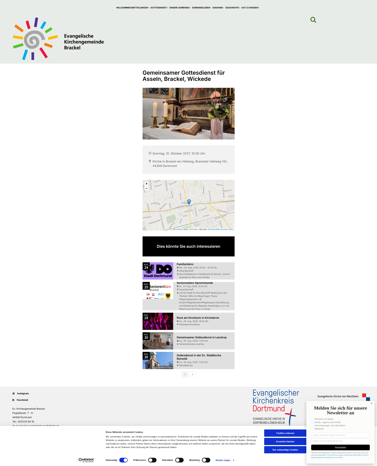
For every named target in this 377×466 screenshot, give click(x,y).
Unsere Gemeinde (179, 7)
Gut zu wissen (250, 7)
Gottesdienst (159, 7)
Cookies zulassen (285, 433)
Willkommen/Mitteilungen (132, 7)
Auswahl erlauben (285, 441)
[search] (313, 20)
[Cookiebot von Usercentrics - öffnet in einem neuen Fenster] (86, 460)
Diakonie (218, 7)
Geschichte (232, 7)
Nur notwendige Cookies (285, 449)
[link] (133, 7)
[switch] (152, 460)
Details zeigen (223, 460)
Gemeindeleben (201, 7)
